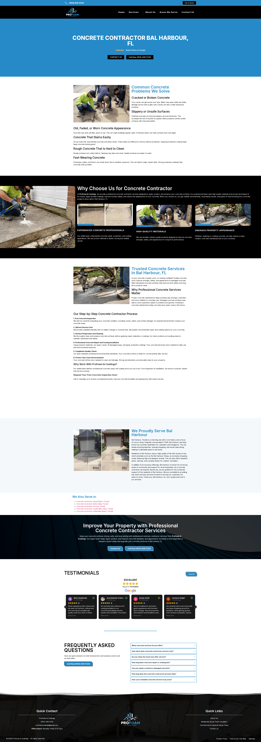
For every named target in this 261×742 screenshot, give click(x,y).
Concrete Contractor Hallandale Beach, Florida (94, 511)
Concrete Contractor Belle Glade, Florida (92, 504)
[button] (195, 606)
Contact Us (188, 12)
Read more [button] (72, 616)
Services (134, 12)
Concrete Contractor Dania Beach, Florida (92, 501)
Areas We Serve (169, 12)
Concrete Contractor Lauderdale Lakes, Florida (94, 509)
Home (121, 12)
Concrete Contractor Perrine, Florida (90, 506)
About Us (150, 12)
